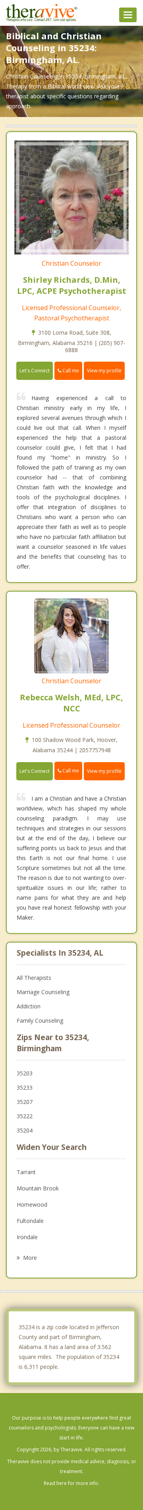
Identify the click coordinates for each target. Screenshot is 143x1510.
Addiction (29, 1006)
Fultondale (30, 1220)
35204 (25, 1130)
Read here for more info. (71, 1483)
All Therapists (34, 977)
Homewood (32, 1204)
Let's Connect (34, 370)
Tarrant (26, 1172)
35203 (25, 1073)
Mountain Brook (38, 1188)
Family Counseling (40, 1020)
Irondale (27, 1237)
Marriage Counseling (43, 992)
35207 (25, 1102)
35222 (25, 1116)
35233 (25, 1087)
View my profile (104, 370)
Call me (70, 370)
